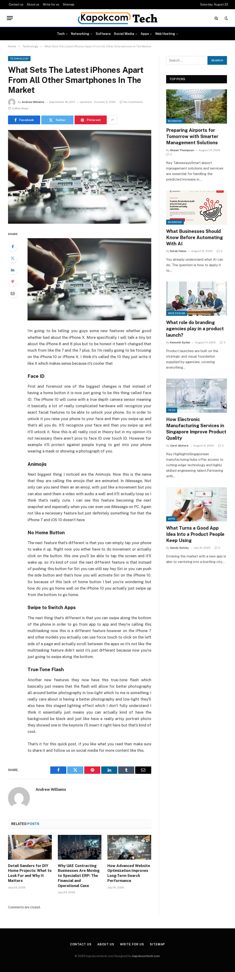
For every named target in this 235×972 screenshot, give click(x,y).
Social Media (124, 34)
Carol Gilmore (179, 445)
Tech (61, 34)
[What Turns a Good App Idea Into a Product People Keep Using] (196, 504)
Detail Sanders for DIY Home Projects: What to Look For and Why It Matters (30, 873)
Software (103, 34)
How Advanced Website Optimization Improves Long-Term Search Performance (128, 873)
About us (33, 4)
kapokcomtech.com (146, 956)
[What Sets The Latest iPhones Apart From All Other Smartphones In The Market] (79, 177)
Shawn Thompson (182, 150)
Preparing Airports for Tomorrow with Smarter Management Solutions (192, 136)
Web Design (176, 313)
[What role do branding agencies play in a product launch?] (196, 299)
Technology (19, 58)
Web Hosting (165, 34)
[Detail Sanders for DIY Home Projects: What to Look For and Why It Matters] (30, 847)
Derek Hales (178, 251)
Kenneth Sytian (180, 342)
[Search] (216, 18)
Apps (145, 34)
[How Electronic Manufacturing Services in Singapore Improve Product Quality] (196, 396)
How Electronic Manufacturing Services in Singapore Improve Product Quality (196, 429)
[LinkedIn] (12, 269)
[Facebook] (12, 246)
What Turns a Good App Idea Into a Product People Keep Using (195, 534)
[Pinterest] (12, 281)
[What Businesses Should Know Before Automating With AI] (196, 207)
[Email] (12, 293)
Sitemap (68, 4)
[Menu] (10, 18)
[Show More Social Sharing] (112, 120)
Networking (80, 34)
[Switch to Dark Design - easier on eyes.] (226, 18)
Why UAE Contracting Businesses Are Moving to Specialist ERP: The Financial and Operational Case (79, 876)
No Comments (133, 102)
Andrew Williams (33, 102)
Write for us (51, 4)
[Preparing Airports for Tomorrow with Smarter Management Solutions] (196, 106)
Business (175, 121)
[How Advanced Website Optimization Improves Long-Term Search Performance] (129, 847)
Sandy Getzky (179, 547)
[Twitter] (12, 258)
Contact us (16, 4)
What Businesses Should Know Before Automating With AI (194, 237)
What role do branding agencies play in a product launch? (195, 329)
